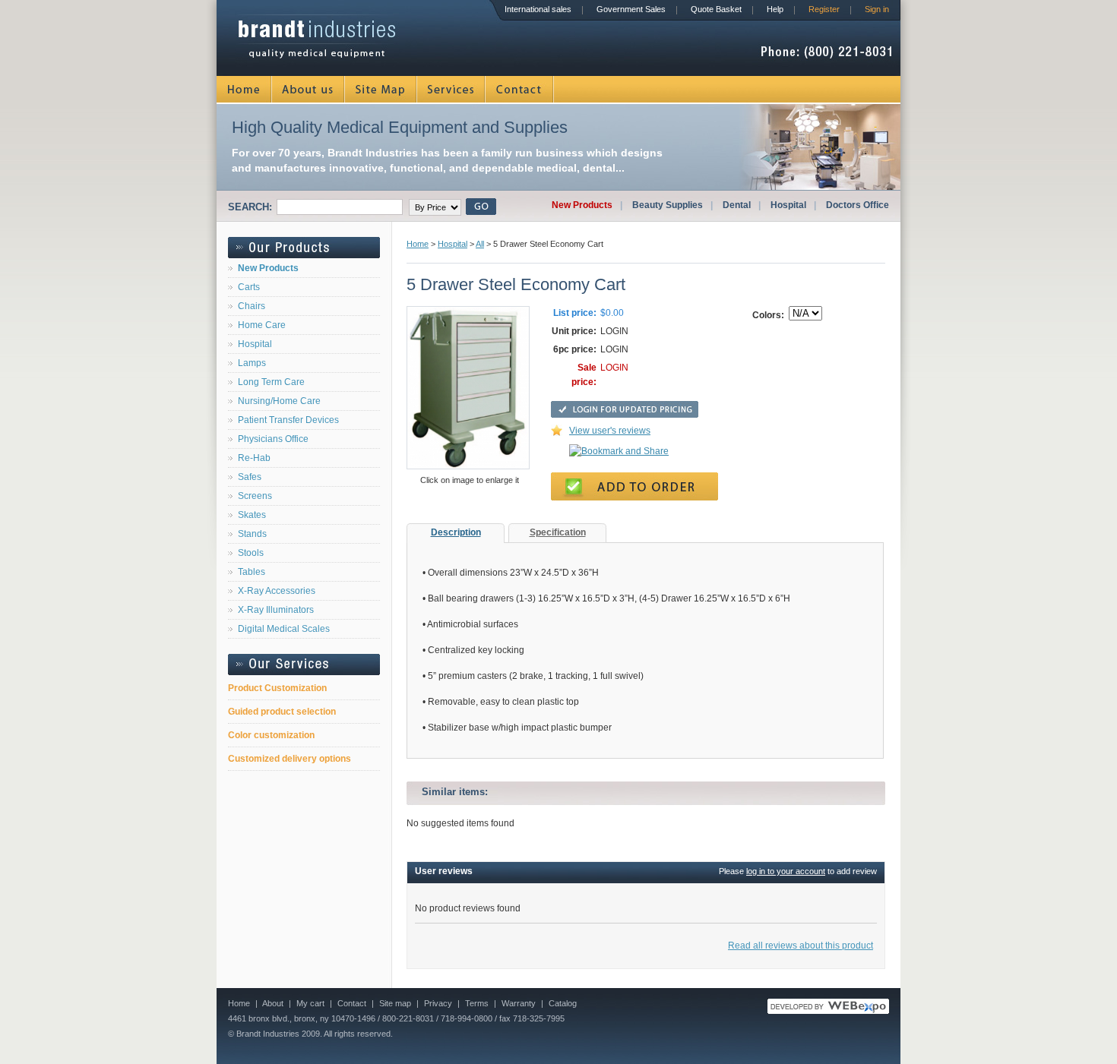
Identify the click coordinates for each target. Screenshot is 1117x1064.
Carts (249, 287)
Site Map (381, 89)
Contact (520, 89)
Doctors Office (857, 205)
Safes (249, 477)
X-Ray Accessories (276, 591)
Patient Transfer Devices (288, 420)
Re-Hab (254, 458)
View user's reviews (609, 430)
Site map (395, 1003)
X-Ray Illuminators (276, 610)
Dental (737, 205)
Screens (255, 496)
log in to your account (785, 871)
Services (451, 89)
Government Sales (631, 9)
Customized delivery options (289, 758)
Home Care (262, 325)
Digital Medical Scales (284, 629)
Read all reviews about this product (800, 945)
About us (308, 89)
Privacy (438, 1003)
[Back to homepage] (317, 53)
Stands (252, 534)
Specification (558, 532)
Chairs (251, 306)
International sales (538, 9)
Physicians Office (273, 439)
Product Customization (277, 688)
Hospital (788, 205)
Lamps (252, 363)
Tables (251, 572)
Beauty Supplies (667, 205)
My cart (310, 1003)
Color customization (271, 735)
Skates (252, 515)
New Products (582, 205)
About (272, 1003)
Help (775, 9)
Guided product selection (282, 711)
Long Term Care (271, 382)
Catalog (563, 1003)
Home (244, 89)
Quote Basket (716, 9)
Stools (251, 553)
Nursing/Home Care (279, 401)
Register (824, 9)
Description (456, 532)
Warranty (519, 1003)
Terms (477, 1003)
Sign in (877, 9)
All (480, 243)
